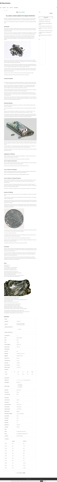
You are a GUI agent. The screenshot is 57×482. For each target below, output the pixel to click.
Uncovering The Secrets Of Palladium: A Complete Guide (45, 30)
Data (0, 7)
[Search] (56, 7)
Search (51, 13)
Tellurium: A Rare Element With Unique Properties (20, 15)
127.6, (5, 83)
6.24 (23, 86)
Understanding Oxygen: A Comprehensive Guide (44, 21)
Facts (7, 7)
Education (4, 7)
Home (4, 10)
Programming (16, 7)
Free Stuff (11, 7)
